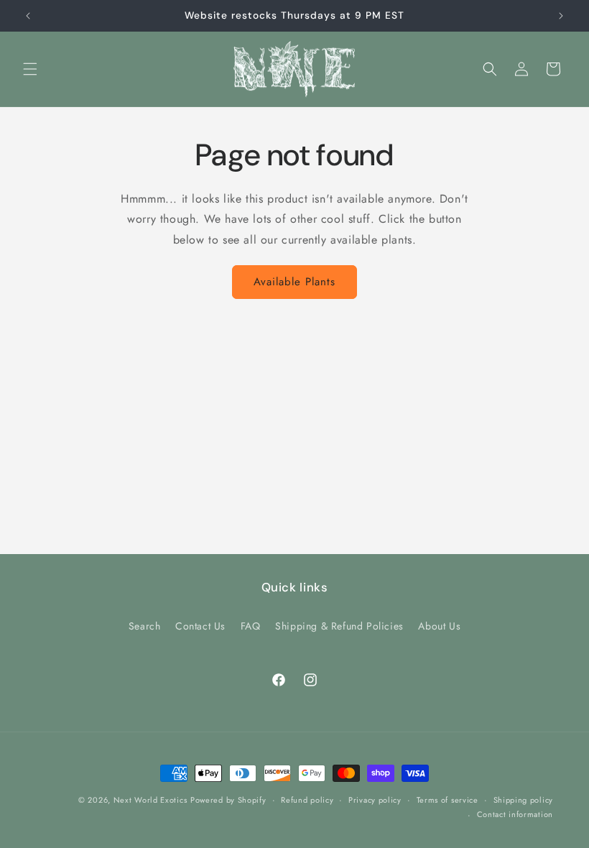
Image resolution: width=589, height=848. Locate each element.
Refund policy (307, 800)
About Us (439, 626)
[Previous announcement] (28, 16)
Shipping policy (523, 800)
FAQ (251, 626)
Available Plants (294, 282)
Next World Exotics (150, 800)
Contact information (515, 814)
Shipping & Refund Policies (339, 626)
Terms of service (447, 800)
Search (145, 626)
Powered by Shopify (228, 800)
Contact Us (200, 626)
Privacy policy (375, 800)
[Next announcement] (561, 16)
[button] (30, 69)
